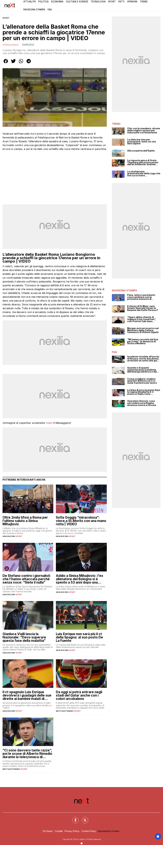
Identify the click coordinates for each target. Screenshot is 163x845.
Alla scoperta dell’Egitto (141, 151)
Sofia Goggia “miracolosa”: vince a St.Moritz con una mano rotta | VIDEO (81, 521)
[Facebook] (73, 818)
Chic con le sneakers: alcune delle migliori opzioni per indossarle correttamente (143, 130)
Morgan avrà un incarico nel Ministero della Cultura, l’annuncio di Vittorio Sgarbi (143, 330)
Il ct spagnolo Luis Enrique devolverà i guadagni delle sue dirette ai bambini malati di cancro (27, 695)
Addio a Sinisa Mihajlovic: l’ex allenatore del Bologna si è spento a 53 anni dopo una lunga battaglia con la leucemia (80, 579)
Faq (50, 9)
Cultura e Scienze (77, 1)
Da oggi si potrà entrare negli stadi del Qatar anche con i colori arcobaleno (79, 695)
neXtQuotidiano (11, 44)
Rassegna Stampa (34, 9)
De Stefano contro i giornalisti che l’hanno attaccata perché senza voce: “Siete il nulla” (26, 579)
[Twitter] (83, 818)
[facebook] (6, 63)
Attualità (29, 1)
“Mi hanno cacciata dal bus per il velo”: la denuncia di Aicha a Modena (142, 341)
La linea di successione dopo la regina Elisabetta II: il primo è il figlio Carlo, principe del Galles (143, 392)
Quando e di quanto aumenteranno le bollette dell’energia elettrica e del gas (142, 370)
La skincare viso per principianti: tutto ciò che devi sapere (141, 142)
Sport (112, 1)
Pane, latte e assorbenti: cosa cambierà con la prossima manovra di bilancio (141, 297)
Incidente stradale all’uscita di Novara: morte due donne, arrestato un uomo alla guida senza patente (143, 359)
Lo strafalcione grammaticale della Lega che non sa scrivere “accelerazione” (143, 174)
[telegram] (28, 63)
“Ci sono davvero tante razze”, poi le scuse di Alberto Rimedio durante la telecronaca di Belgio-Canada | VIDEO (27, 754)
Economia (57, 1)
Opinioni (132, 1)
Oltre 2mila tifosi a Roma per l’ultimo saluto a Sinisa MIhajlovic (25, 521)
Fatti (121, 1)
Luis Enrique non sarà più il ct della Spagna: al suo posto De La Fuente (79, 637)
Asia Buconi (9, 536)
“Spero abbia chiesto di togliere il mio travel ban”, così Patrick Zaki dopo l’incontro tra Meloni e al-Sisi (143, 319)
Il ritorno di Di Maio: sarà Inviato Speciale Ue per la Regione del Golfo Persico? (142, 308)
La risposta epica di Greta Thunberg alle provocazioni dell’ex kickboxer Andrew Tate (142, 162)
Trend (144, 1)
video (49, 422)
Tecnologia (98, 1)
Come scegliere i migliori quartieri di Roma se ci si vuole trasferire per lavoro (142, 381)
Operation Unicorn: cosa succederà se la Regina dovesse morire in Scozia (141, 403)
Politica (43, 1)
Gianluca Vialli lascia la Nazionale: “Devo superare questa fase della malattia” (24, 637)
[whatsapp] (21, 63)
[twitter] (13, 63)
